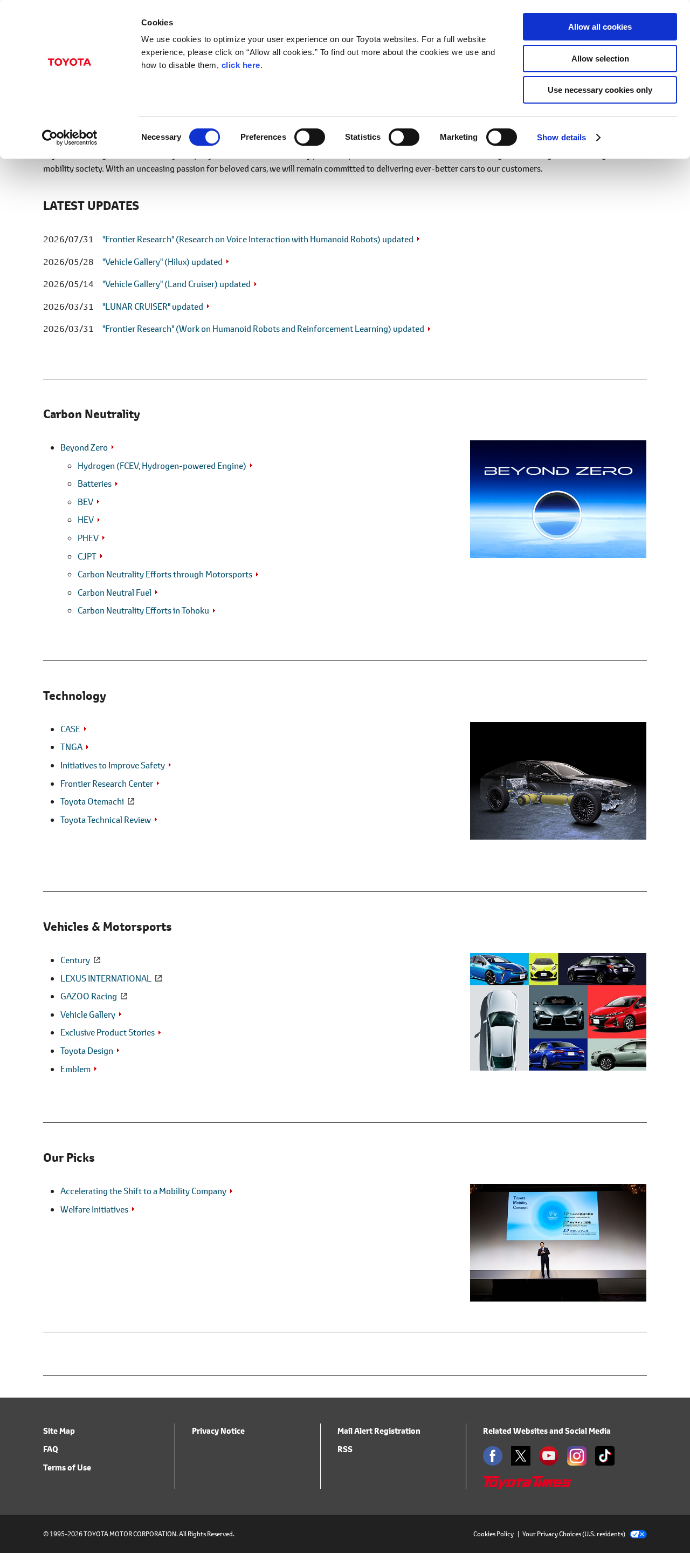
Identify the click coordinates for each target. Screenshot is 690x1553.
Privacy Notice (218, 1430)
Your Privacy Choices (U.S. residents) (573, 1533)
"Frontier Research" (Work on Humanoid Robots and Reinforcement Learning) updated (263, 328)
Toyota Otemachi (92, 801)
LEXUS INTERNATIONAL (105, 978)
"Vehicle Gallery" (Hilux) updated (162, 261)
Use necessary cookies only (600, 89)
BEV (85, 501)
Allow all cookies (600, 26)
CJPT (87, 556)
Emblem (75, 1068)
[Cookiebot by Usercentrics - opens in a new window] (70, 138)
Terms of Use (67, 1467)
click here (241, 65)
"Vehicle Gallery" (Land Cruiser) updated (176, 283)
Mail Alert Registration (378, 1430)
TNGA (71, 746)
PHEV (88, 537)
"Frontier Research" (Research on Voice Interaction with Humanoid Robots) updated (257, 238)
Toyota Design (86, 1050)
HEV (86, 519)
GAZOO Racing (88, 996)
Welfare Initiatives (94, 1209)
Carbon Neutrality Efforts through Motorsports (165, 574)
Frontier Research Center (106, 783)
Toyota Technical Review (105, 819)
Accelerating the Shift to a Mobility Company (143, 1190)
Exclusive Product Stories (107, 1032)
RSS (345, 1449)
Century (75, 959)
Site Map (59, 1430)
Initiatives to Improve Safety (112, 765)
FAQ (50, 1449)
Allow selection (600, 58)
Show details (561, 137)
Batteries (95, 483)
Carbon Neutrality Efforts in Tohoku (143, 610)
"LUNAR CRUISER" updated (152, 306)
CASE (70, 728)
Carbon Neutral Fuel (114, 592)
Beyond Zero (84, 447)
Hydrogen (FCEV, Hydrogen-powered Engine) (162, 465)
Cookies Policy (493, 1533)
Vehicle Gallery (87, 1014)
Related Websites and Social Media (547, 1430)
